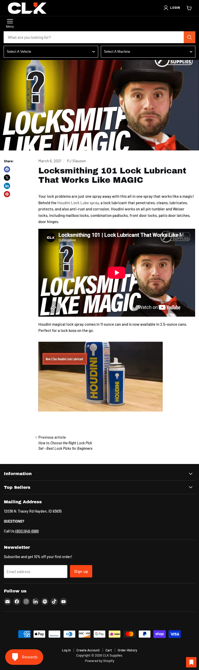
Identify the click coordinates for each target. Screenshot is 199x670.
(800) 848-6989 (27, 531)
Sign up (81, 571)
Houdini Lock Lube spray (78, 202)
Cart (108, 650)
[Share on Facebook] (7, 169)
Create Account (88, 650)
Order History (127, 650)
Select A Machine (117, 52)
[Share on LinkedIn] (7, 186)
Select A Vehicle (19, 52)
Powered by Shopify (99, 661)
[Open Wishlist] (191, 662)
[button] (171, 7)
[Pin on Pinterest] (7, 194)
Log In (66, 650)
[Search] (190, 37)
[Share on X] (7, 177)
